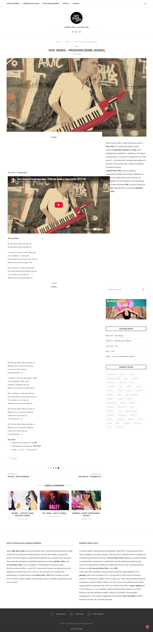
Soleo (140, 419)
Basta (126, 378)
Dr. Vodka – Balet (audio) (54, 513)
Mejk (132, 407)
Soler (109, 423)
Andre (132, 374)
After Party (111, 374)
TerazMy (127, 423)
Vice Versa (13, 458)
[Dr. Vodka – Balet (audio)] (54, 500)
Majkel (122, 403)
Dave (121, 386)
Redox (133, 415)
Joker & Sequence (131, 394)
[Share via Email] (58, 468)
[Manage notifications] (147, 627)
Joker (119, 394)
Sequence (120, 419)
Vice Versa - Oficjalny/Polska (27, 450)
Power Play (122, 415)
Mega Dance (122, 407)
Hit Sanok (138, 390)
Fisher (120, 390)
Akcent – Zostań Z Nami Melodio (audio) (120, 356)
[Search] (145, 3)
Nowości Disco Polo (31, 3)
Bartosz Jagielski (113, 378)
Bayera (135, 378)
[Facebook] (72, 32)
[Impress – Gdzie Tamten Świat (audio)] (86, 500)
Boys (132, 382)
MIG (120, 411)
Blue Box (123, 382)
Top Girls (137, 423)
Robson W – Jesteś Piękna (114, 336)
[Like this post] (51, 468)
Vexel (109, 427)
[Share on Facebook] (53, 468)
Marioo (132, 403)
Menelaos (111, 411)
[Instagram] (80, 32)
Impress (110, 394)
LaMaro (120, 399)
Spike (117, 423)
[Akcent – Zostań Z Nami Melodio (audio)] (22, 500)
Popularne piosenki (51, 3)
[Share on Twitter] (56, 468)
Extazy (138, 386)
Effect (129, 386)
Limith (129, 399)
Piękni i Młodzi (131, 411)
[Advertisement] (54, 154)
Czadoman (111, 386)
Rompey (110, 419)
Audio (67, 42)
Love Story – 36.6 (112, 346)
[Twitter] (76, 32)
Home (58, 42)
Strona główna (13, 3)
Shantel (131, 419)
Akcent (123, 374)
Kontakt (76, 3)
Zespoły (66, 3)
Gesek (129, 390)
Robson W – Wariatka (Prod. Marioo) (118, 341)
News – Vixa (110, 351)
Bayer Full (111, 382)
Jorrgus (110, 399)
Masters (110, 407)
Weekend (119, 427)
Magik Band (111, 403)
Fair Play (110, 390)
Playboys (110, 415)
